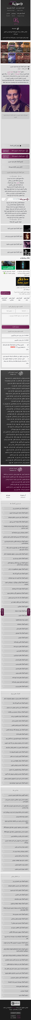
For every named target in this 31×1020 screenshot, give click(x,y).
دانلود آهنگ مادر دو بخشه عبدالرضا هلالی (17, 964)
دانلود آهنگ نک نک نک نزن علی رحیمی (18, 598)
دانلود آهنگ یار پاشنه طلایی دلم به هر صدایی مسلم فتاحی (16, 542)
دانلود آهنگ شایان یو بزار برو (20, 558)
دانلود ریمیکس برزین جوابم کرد (20, 533)
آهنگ (19, 69)
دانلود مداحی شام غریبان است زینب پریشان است (15, 812)
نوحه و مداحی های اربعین (21, 856)
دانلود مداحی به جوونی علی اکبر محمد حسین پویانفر (16, 842)
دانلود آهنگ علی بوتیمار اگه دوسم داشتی (17, 730)
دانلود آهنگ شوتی (23, 638)
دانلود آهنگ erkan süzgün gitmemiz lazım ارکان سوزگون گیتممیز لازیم (16, 950)
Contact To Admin (15, 1013)
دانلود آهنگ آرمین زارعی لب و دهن (19, 756)
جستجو (16, 24)
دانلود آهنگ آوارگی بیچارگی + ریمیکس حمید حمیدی (16, 583)
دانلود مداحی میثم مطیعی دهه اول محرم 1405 (16, 832)
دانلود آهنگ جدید (23, 995)
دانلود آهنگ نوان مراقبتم (21, 899)
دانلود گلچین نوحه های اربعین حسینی (18, 795)
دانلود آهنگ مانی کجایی (21, 895)
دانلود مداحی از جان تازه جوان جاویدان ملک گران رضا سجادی (16, 807)
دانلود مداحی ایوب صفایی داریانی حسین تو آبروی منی (17, 801)
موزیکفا (15, 3)
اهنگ (8, 74)
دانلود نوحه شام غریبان (22, 817)
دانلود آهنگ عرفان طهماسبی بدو (19, 761)
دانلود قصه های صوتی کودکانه (20, 682)
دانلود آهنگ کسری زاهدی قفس (20, 725)
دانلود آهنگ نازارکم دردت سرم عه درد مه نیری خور (16, 937)
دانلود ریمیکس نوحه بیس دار (20, 851)
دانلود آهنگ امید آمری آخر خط (20, 574)
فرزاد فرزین (10, 72)
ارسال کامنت (15, 327)
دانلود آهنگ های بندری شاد (21, 646)
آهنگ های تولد (19, 299)
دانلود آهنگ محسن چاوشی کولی (19, 765)
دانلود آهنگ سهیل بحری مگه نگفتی (18, 932)
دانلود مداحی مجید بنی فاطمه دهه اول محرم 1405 (16, 822)
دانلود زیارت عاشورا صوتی (21, 865)
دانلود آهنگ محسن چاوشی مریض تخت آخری (16, 774)
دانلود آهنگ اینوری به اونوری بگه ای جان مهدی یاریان (16, 944)
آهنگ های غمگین (12, 299)
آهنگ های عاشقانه (4, 299)
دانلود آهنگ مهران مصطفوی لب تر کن (18, 569)
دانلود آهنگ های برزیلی (22, 673)
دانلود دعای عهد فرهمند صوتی (20, 860)
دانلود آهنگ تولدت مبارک (21, 611)
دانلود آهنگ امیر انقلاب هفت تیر (19, 602)
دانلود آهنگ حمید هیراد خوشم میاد (18, 783)
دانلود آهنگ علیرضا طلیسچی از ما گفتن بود (17, 739)
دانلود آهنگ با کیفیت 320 (18, 151)
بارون (18, 183)
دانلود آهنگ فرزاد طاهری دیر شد (19, 716)
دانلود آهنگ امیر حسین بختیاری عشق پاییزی (16, 973)
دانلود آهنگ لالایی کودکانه (21, 642)
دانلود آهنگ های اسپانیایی (21, 655)
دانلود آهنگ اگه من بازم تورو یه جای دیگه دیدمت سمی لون (17, 549)
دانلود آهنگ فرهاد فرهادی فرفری (19, 904)
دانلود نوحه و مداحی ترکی (21, 847)
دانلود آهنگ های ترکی (22, 629)
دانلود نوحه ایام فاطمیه (22, 620)
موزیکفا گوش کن (5, 293)
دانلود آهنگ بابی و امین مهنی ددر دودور (17, 708)
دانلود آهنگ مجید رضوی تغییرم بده (19, 752)
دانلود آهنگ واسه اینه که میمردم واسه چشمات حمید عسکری (16, 527)
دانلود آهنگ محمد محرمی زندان (20, 721)
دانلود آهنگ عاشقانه (22, 624)
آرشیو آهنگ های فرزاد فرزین (15, 162)
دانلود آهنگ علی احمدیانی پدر (20, 508)
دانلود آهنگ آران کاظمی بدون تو (19, 928)
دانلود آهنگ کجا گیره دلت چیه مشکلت (18, 578)
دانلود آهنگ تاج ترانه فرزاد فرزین (18, 67)
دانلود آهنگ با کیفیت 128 (18, 156)
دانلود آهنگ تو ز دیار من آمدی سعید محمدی (16, 960)
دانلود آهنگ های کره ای (22, 660)
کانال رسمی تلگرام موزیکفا (15, 167)
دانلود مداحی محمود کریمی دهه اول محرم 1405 (16, 827)
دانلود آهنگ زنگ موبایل (22, 633)
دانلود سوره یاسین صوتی (21, 869)
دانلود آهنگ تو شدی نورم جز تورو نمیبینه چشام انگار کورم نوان (16, 909)
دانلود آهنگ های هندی (22, 669)
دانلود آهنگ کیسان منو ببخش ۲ (19, 923)
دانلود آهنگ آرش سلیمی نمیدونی (19, 978)
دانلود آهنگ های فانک (22, 734)
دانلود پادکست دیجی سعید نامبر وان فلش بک (16, 969)
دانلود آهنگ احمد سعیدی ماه (20, 914)
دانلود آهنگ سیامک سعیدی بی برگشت (18, 712)
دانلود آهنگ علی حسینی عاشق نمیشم (18, 517)
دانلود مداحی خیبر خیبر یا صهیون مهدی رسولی (16, 779)
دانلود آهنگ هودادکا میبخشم (20, 589)
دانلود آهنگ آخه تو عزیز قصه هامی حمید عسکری (15, 537)
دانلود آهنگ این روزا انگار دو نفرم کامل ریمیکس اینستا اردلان (18, 564)
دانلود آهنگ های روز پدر (22, 686)
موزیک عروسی (24, 991)
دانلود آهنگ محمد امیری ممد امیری (19, 513)
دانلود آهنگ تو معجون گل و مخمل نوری (17, 593)
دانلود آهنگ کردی (23, 615)
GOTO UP (17, 1003)
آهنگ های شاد (26, 299)
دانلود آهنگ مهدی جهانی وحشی (19, 919)
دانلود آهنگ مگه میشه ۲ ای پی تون (19, 522)
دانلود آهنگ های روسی (22, 664)
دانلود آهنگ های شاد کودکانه (20, 678)
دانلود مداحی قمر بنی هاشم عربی (19, 836)
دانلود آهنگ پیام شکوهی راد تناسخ (18, 770)
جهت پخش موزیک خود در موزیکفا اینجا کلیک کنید (15, 38)
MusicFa (14, 29)
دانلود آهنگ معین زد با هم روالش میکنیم (17, 748)
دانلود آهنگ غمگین (23, 607)
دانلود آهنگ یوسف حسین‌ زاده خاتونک (18, 982)
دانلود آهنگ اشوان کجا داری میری (19, 890)
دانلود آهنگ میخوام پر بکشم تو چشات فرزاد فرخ (15, 955)
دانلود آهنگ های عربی (22, 651)
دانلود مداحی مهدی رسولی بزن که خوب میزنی (16, 743)
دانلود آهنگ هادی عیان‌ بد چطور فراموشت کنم (16, 554)
